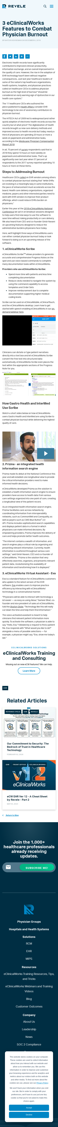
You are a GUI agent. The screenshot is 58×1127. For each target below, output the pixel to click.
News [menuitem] (29, 1036)
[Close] (53, 6)
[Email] (27, 56)
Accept (29, 1108)
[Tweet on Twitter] (10, 56)
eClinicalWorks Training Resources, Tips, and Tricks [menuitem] (29, 976)
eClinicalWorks (37, 764)
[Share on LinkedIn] (16, 56)
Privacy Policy (42, 1083)
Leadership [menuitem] (29, 1029)
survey (24, 149)
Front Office (19, 764)
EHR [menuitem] (29, 951)
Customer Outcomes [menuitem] (29, 1006)
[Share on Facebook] (4, 56)
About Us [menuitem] (29, 1021)
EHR (5, 688)
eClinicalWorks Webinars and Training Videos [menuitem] (29, 989)
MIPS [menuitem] (29, 958)
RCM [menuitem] (29, 943)
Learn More (29, 670)
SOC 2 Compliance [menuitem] (29, 1044)
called (23, 177)
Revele (34, 712)
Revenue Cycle (13, 712)
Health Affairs (27, 106)
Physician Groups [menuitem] (29, 921)
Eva (13, 585)
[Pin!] (21, 56)
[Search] (45, 6)
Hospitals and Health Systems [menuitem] (29, 929)
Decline (29, 1115)
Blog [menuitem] (29, 998)
